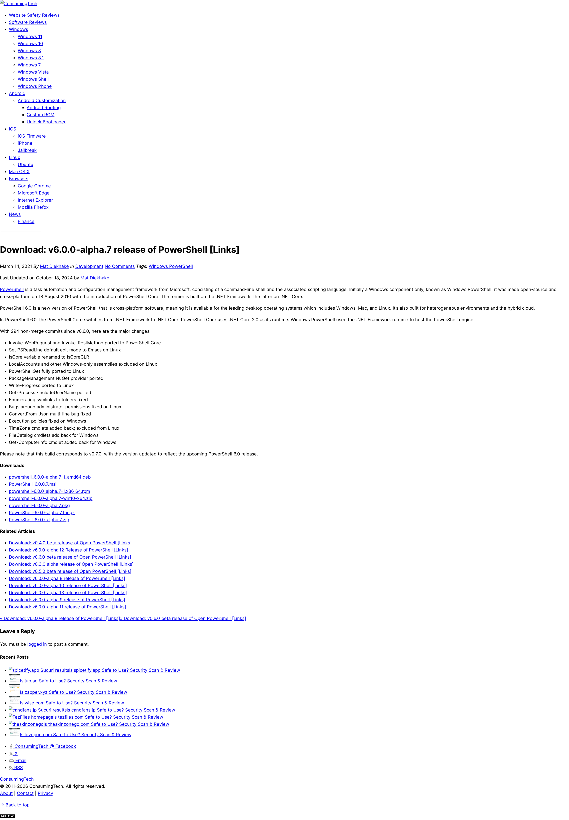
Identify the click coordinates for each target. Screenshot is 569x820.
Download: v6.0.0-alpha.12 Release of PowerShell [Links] (68, 550)
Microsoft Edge (34, 193)
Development (89, 266)
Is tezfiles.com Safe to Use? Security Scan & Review (108, 717)
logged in (37, 644)
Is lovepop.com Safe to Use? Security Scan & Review (75, 734)
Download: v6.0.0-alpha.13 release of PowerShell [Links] (68, 592)
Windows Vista (33, 72)
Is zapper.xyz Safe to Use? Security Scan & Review (73, 692)
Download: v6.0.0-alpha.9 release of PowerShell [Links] (67, 599)
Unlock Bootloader (46, 121)
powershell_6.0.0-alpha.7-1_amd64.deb (50, 477)
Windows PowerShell (171, 266)
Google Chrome (34, 185)
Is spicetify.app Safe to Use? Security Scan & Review (124, 670)
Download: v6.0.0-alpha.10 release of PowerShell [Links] (68, 585)
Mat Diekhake (54, 266)
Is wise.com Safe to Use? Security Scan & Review (72, 703)
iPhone (25, 143)
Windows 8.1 (31, 57)
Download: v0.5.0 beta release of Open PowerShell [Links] (70, 571)
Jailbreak (27, 150)
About (6, 793)
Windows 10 (30, 43)
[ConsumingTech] (18, 3)
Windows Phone (35, 86)
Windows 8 (29, 50)
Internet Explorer (35, 200)
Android (17, 93)
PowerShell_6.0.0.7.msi (32, 484)
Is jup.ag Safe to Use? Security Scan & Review (68, 681)
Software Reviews (28, 22)
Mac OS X (19, 171)
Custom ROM (40, 114)
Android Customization (42, 100)
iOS (12, 129)
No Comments (120, 266)
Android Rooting (44, 107)
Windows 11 (30, 36)
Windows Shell (33, 79)
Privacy (45, 793)
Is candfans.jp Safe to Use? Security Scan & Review (121, 710)
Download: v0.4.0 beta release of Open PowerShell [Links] (70, 542)
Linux (14, 157)
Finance (26, 221)
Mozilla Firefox (33, 207)
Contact (25, 793)
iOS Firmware (32, 136)
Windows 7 (29, 65)
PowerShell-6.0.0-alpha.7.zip (39, 519)
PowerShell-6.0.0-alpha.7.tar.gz (42, 512)
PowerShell (12, 289)
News (15, 214)
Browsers (18, 178)
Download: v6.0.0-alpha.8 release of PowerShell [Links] (67, 578)
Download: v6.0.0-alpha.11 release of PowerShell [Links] (67, 606)
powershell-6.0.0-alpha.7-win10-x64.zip (50, 498)
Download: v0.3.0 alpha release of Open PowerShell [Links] (71, 564)
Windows (18, 29)
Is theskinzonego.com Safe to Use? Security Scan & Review (106, 724)
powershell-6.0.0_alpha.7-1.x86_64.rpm (49, 491)
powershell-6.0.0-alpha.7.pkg (39, 505)
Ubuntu (25, 164)
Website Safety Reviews (34, 15)
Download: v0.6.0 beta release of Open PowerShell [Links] (70, 557)
